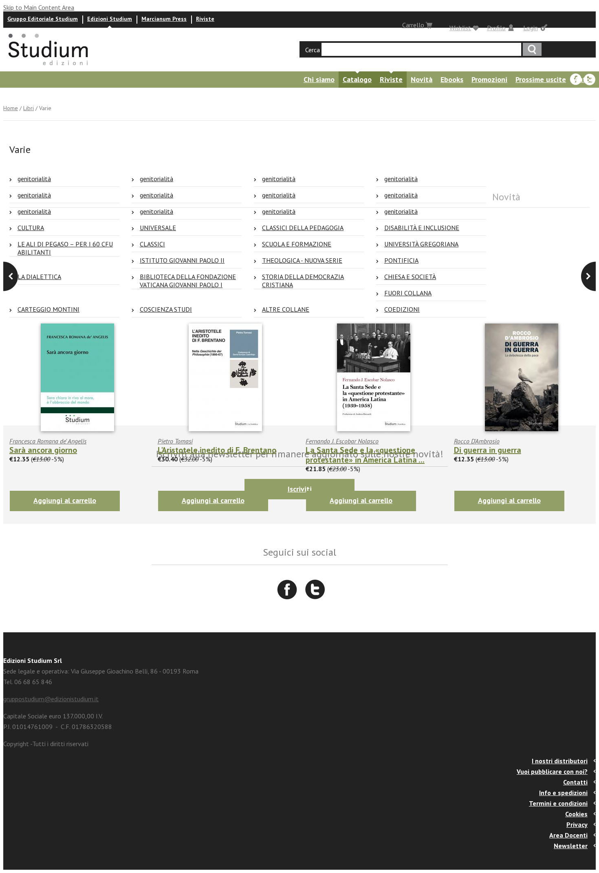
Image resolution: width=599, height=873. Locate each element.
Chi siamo (319, 79)
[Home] (49, 68)
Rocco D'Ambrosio (477, 441)
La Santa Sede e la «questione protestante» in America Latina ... (365, 455)
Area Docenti (568, 835)
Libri (28, 108)
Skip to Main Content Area (38, 7)
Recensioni (77, 95)
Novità (421, 79)
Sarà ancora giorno (43, 450)
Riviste (205, 18)
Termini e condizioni (558, 803)
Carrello (413, 25)
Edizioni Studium (109, 18)
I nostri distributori (560, 761)
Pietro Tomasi (175, 441)
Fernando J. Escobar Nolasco (342, 441)
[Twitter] (590, 79)
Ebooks (451, 79)
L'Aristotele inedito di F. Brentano (217, 450)
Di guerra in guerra (487, 450)
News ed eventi (26, 95)
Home (10, 108)
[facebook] (576, 79)
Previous (588, 276)
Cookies (576, 814)
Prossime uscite (540, 79)
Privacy (577, 824)
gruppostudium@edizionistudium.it (51, 699)
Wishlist (460, 28)
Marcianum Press (164, 18)
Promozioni (489, 79)
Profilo (496, 28)
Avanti (10, 276)
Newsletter (571, 846)
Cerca (312, 50)
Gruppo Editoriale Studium (42, 18)
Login (530, 28)
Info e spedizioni (563, 793)
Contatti (575, 782)
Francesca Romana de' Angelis (47, 441)
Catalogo (357, 79)
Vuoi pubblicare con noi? (552, 771)
